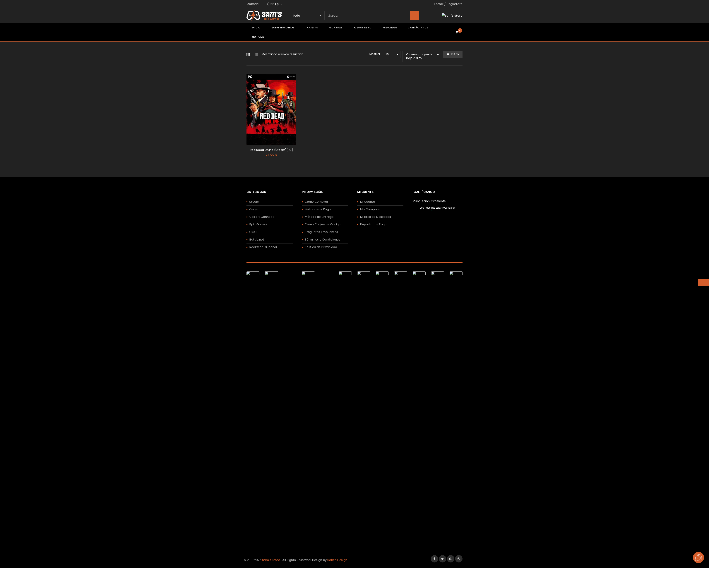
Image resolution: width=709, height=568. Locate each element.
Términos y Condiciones (322, 239)
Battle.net (256, 239)
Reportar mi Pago (373, 224)
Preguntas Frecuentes (321, 232)
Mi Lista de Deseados (375, 217)
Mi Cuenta (367, 202)
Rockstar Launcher (263, 247)
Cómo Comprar (316, 202)
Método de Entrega (319, 217)
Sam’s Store (271, 560)
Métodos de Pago (318, 209)
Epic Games (258, 224)
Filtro (455, 54)
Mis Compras (370, 209)
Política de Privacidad (321, 247)
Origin (253, 209)
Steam (254, 202)
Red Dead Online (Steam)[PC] (271, 150)
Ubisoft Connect (261, 217)
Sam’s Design (337, 560)
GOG (253, 232)
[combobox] (306, 15)
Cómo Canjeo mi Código (322, 224)
